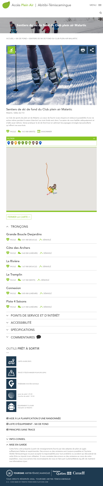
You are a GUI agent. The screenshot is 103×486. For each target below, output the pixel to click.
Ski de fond (21, 38)
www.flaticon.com (40, 482)
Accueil (10, 38)
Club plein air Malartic (25, 408)
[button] (10, 75)
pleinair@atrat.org (74, 459)
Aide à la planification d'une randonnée (33, 418)
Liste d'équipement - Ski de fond (27, 424)
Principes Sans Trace (20, 429)
